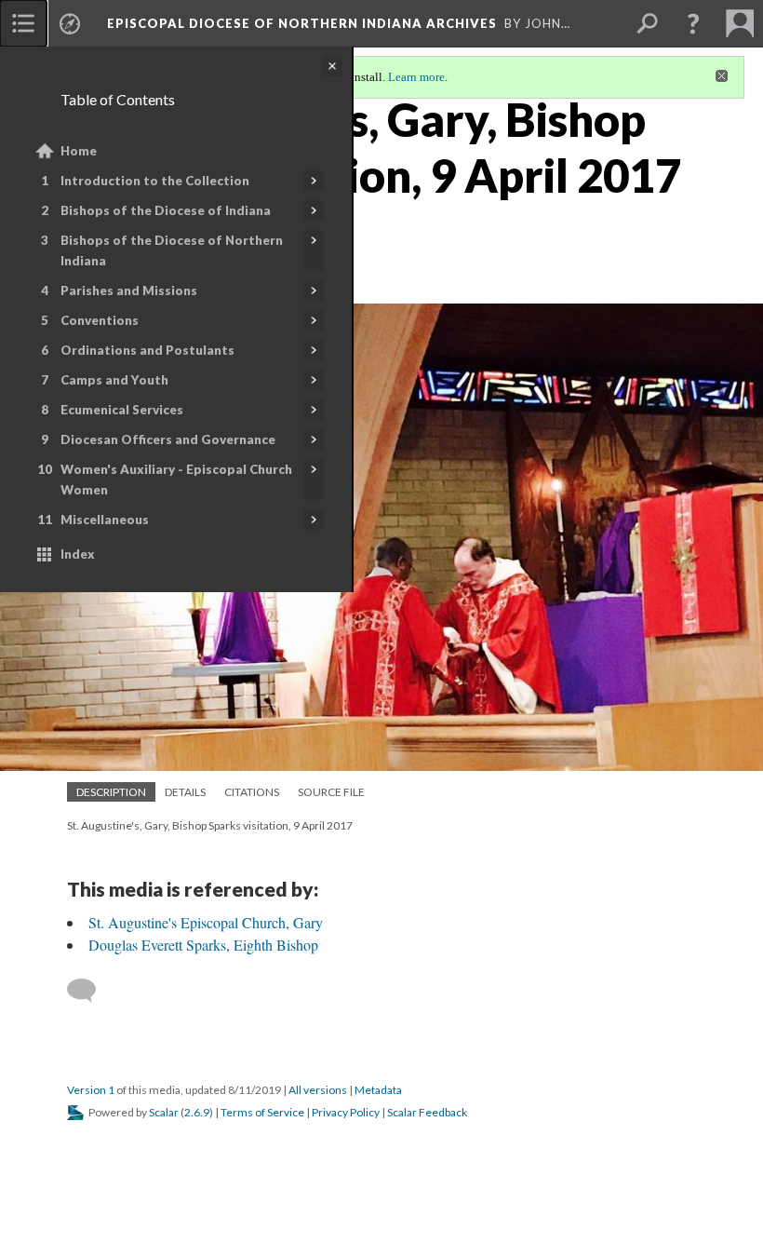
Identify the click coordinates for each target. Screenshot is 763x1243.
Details (185, 792)
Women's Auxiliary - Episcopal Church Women (176, 479)
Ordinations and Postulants (147, 350)
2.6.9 (196, 1112)
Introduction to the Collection (154, 180)
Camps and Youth (114, 379)
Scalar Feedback (427, 1112)
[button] (693, 23)
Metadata (378, 1090)
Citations (251, 792)
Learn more (416, 77)
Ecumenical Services (121, 409)
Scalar (164, 1112)
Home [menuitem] (78, 150)
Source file (331, 792)
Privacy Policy (346, 1112)
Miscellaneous (104, 519)
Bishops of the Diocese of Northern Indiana (171, 250)
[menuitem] (23, 23)
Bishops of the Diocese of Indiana (165, 210)
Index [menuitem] (77, 554)
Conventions (99, 320)
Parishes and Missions (128, 290)
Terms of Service (262, 1112)
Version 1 (90, 1090)
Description (111, 792)
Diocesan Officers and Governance (167, 439)
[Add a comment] (90, 991)
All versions (317, 1090)
